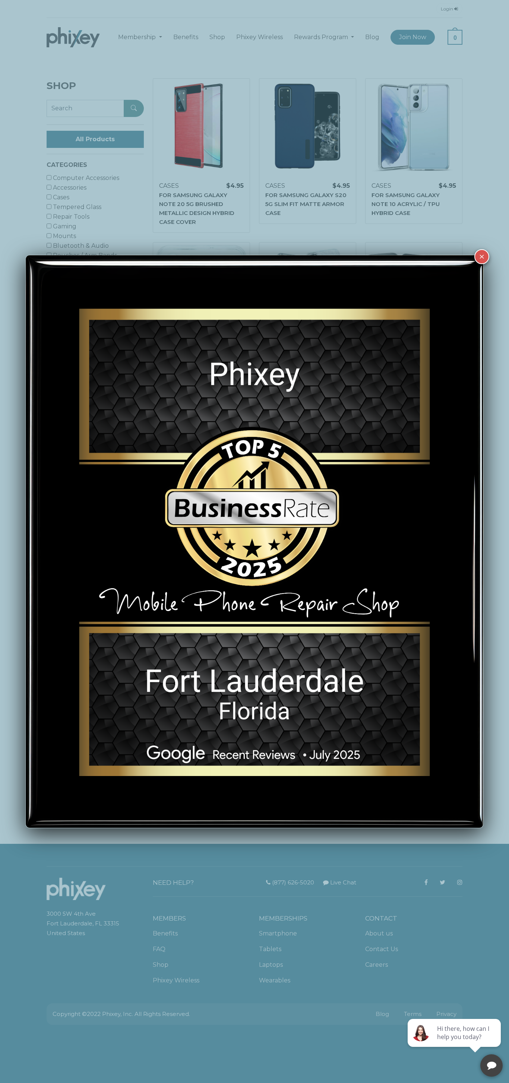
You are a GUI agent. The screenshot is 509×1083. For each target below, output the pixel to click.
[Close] (481, 256)
